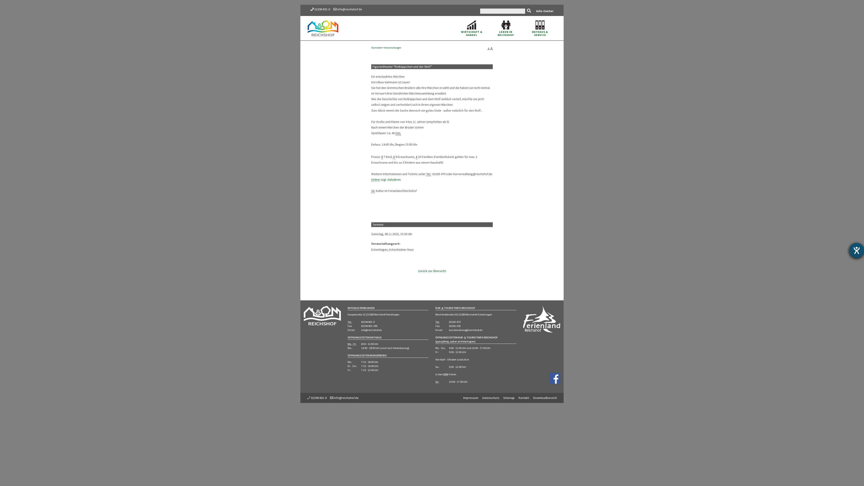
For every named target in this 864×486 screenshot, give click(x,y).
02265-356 (455, 326)
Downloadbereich (545, 398)
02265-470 (455, 322)
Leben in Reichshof (506, 33)
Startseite (376, 47)
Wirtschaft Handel (471, 33)
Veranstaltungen (392, 47)
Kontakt (524, 398)
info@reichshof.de (349, 9)
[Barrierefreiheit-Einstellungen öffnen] (856, 250)
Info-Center (545, 11)
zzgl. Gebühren (386, 180)
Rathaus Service (540, 33)
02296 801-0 (322, 9)
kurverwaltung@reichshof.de (465, 330)
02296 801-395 (369, 326)
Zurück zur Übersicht (432, 271)
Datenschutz (490, 398)
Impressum (470, 398)
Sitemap (509, 398)
